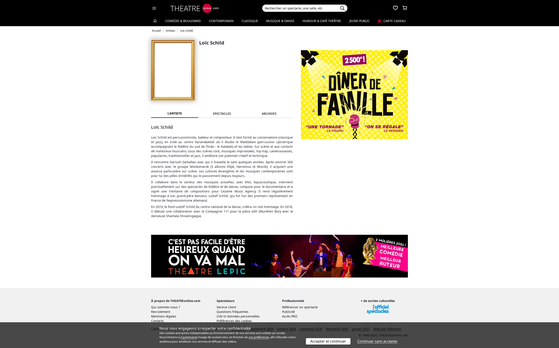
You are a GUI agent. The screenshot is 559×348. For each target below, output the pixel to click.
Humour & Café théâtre (321, 21)
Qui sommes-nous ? (165, 307)
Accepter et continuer (328, 341)
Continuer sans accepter (377, 341)
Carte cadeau (394, 21)
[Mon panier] (405, 8)
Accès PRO (289, 316)
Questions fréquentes (232, 312)
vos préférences (258, 337)
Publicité (288, 312)
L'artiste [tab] (174, 113)
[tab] (221, 114)
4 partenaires (188, 337)
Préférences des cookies (234, 321)
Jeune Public (359, 21)
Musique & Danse (280, 21)
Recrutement (160, 312)
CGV (220, 316)
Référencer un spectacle (300, 307)
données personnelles (243, 316)
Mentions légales (163, 316)
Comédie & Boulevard (183, 21)
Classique (250, 21)
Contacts (157, 321)
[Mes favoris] (395, 8)
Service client (226, 307)
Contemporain (221, 21)
